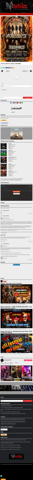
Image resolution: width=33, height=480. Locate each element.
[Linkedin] (11, 67)
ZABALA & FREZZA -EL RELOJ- (13, 157)
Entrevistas (22, 419)
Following (7, 362)
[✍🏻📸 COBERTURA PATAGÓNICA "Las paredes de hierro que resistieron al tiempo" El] (6, 271)
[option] (16, 133)
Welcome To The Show (12, 423)
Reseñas (23, 421)
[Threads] (6, 67)
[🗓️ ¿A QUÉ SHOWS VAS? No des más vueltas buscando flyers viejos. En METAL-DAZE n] (16, 373)
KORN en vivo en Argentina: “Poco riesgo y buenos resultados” (14, 407)
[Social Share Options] (1, 276)
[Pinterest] (10, 67)
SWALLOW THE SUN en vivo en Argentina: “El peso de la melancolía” (10, 449)
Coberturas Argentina (15, 419)
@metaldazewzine (6, 360)
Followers (12, 362)
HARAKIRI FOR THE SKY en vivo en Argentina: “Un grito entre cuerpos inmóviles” (14, 413)
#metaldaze (2, 256)
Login (3, 83)
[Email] (12, 67)
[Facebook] (3, 67)
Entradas (10, 147)
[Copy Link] (14, 67)
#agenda (11, 256)
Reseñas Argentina (4, 423)
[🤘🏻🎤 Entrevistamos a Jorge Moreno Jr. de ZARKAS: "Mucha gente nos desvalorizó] (27, 271)
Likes (17, 362)
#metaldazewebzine (7, 256)
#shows (16, 256)
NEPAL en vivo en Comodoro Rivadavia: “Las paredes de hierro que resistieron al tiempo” (13, 439)
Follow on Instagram (17, 264)
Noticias (11, 421)
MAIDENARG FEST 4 (25, 71)
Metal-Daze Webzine (5, 206)
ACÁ (20, 179)
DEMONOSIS (7, 71)
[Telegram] (2, 67)
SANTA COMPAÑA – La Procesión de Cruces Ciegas (13, 411)
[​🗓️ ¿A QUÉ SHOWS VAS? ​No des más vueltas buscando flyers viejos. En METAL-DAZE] (16, 271)
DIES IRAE (10, 143)
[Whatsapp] (1, 67)
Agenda (3, 419)
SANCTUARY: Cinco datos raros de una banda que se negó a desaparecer (11, 447)
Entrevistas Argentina (4, 421)
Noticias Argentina (17, 421)
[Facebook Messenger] (5, 67)
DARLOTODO (10, 150)
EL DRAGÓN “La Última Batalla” (7, 405)
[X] (7, 67)
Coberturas (8, 419)
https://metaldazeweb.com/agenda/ (25, 254)
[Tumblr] (9, 67)
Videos (2, 362)
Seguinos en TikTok (28, 360)
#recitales (13, 256)
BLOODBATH (10, 170)
